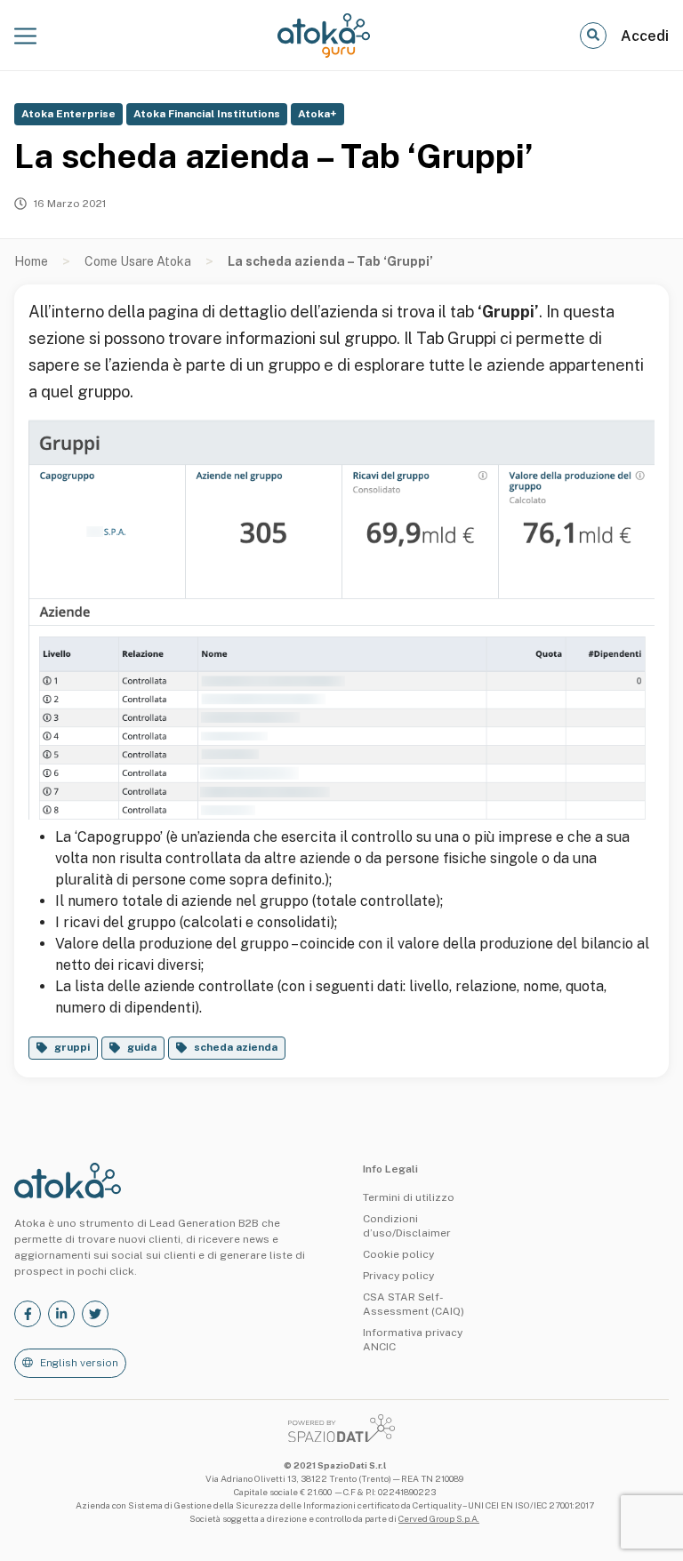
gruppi (72, 1047)
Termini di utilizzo (408, 1197)
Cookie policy (398, 1254)
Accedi (645, 36)
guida (142, 1047)
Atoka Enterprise (68, 114)
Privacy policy (398, 1275)
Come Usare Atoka (137, 261)
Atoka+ (317, 114)
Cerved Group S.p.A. (438, 1518)
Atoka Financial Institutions (206, 114)
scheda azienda (235, 1047)
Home (31, 261)
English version (79, 1363)
